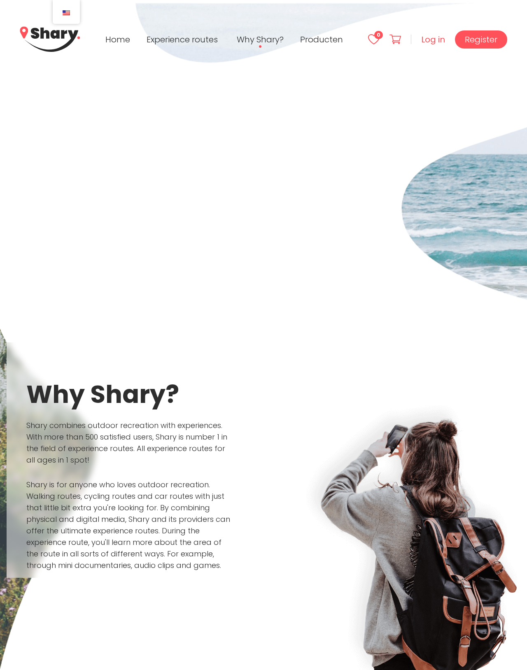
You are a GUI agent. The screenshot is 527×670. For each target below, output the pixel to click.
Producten (321, 39)
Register (481, 39)
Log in (433, 39)
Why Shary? (260, 39)
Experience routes (182, 39)
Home (117, 39)
